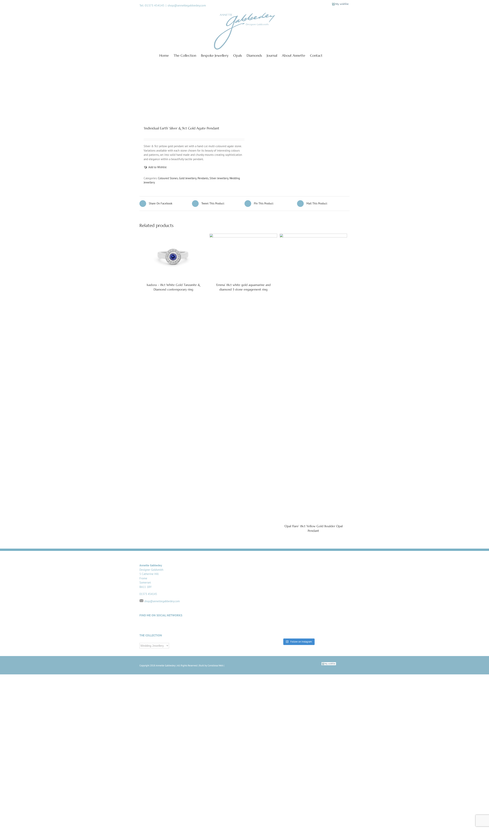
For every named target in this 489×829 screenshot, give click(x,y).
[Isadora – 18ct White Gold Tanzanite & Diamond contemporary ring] (173, 256)
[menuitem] (166, 55)
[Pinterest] (200, 625)
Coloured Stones (168, 178)
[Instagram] (194, 625)
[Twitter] (181, 625)
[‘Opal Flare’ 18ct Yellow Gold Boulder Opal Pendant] (313, 377)
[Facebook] (187, 625)
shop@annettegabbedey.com (187, 5)
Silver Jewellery (219, 178)
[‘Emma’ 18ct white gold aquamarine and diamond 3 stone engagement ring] (243, 256)
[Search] (328, 55)
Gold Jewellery (187, 178)
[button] (155, 167)
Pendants (203, 178)
